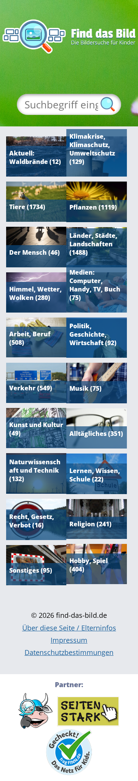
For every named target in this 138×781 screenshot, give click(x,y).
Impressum (69, 640)
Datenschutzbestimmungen (69, 652)
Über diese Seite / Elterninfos (69, 627)
